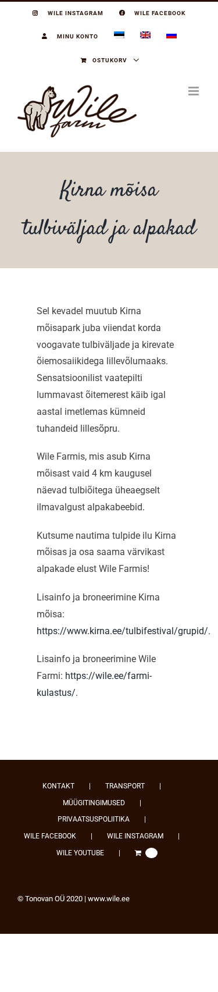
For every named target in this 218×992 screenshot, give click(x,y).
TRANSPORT (125, 786)
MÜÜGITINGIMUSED (94, 803)
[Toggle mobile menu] (194, 91)
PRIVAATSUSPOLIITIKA (94, 819)
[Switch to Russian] (171, 36)
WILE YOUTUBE (80, 853)
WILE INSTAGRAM (135, 836)
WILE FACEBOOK (50, 836)
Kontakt (58, 786)
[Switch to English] (145, 36)
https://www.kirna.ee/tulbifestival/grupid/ (122, 631)
